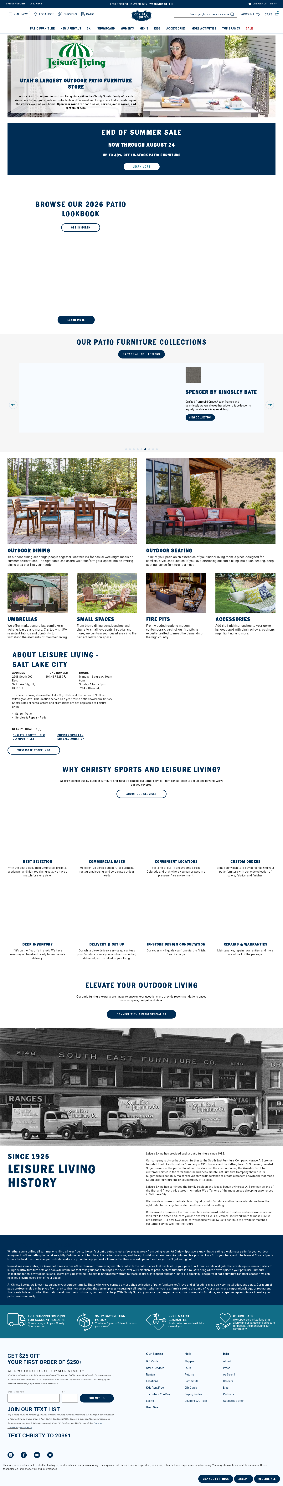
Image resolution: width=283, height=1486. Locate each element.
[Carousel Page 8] (153, 449)
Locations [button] (46, 14)
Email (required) (16, 1392)
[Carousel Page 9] (157, 449)
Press (226, 1368)
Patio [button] (90, 14)
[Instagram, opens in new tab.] (11, 1455)
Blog (226, 1387)
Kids (157, 28)
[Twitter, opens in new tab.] (50, 1455)
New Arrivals (70, 28)
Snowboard (106, 28)
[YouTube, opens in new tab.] (37, 1455)
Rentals (151, 1374)
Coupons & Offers (196, 1400)
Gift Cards (152, 1361)
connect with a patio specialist (141, 1014)
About (227, 1361)
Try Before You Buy (158, 1394)
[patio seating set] (141, 149)
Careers (228, 1381)
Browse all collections (141, 354)
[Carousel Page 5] (141, 449)
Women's (127, 28)
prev (13, 404)
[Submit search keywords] (231, 15)
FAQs (188, 1368)
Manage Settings (216, 1478)
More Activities (204, 28)
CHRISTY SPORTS (16, 4)
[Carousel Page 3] (134, 449)
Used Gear (152, 1407)
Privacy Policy (26, 1427)
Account (248, 14)
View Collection (200, 417)
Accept (243, 1478)
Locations (152, 1381)
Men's (144, 28)
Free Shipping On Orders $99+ (140, 3)
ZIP (63, 1392)
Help (272, 4)
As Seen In (229, 1374)
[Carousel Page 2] (130, 449)
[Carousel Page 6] (145, 449)
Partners (228, 1394)
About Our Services (141, 793)
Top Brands (231, 28)
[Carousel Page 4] (138, 449)
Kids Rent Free (155, 1387)
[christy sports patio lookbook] (141, 215)
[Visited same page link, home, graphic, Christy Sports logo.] (141, 15)
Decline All (267, 1478)
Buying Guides (193, 1394)
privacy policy (90, 1465)
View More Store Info (33, 750)
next (269, 404)
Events (150, 1400)
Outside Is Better (233, 1400)
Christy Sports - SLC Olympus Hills (29, 737)
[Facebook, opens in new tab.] (24, 1455)
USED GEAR (36, 4)
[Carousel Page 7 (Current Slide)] (149, 449)
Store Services (155, 1368)
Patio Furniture (42, 28)
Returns (189, 1374)
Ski (89, 28)
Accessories (176, 28)
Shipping (190, 1361)
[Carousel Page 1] (126, 449)
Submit (94, 1398)
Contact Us (191, 1381)
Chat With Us (259, 4)
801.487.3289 (55, 676)
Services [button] (70, 14)
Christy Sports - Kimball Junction (71, 737)
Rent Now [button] (21, 14)
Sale (249, 28)
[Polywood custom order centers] (141, 292)
